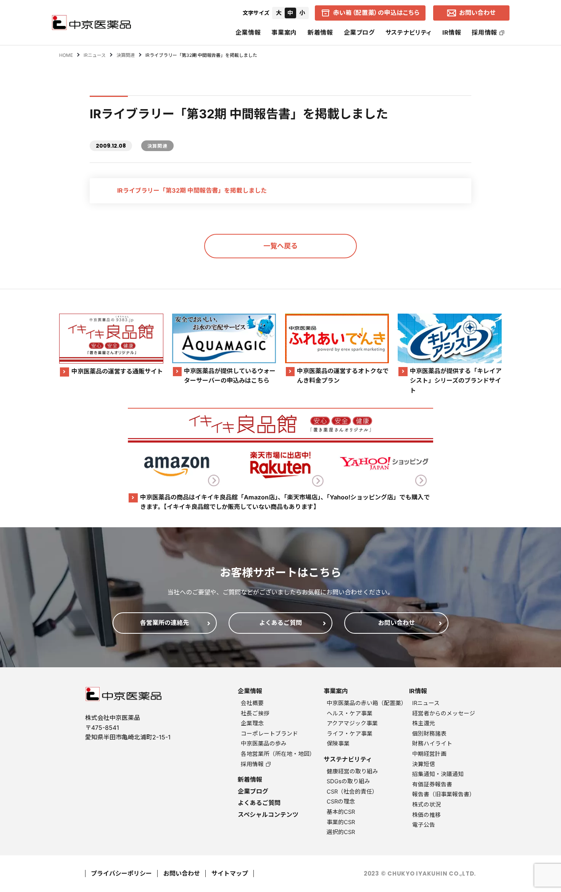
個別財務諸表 (429, 733)
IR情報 (451, 32)
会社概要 (252, 703)
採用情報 (484, 32)
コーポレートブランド (269, 733)
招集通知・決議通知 (438, 774)
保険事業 (338, 743)
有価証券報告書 (432, 784)
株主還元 (423, 723)
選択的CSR (341, 832)
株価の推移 (426, 814)
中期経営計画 (429, 753)
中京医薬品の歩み (264, 743)
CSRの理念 (341, 801)
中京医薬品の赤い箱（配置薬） (367, 703)
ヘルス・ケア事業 (349, 713)
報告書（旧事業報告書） (443, 794)
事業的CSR (341, 822)
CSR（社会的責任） (352, 791)
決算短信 (423, 764)
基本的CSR (341, 811)
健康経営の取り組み (352, 771)
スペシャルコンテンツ (268, 814)
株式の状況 (426, 804)
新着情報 (320, 32)
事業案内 (284, 32)
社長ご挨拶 (255, 713)
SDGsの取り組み (348, 781)
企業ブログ (359, 32)
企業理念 (252, 723)
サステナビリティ (408, 32)
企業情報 (248, 32)
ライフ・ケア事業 (349, 733)
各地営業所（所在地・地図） (278, 753)
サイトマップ (229, 873)
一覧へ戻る (280, 246)
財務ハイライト (432, 743)
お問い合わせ (181, 873)
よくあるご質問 (259, 803)
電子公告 (423, 824)
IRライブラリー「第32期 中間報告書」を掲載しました (192, 190)
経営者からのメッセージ (443, 713)
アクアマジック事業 (352, 723)
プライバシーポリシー (121, 873)
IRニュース (426, 703)
